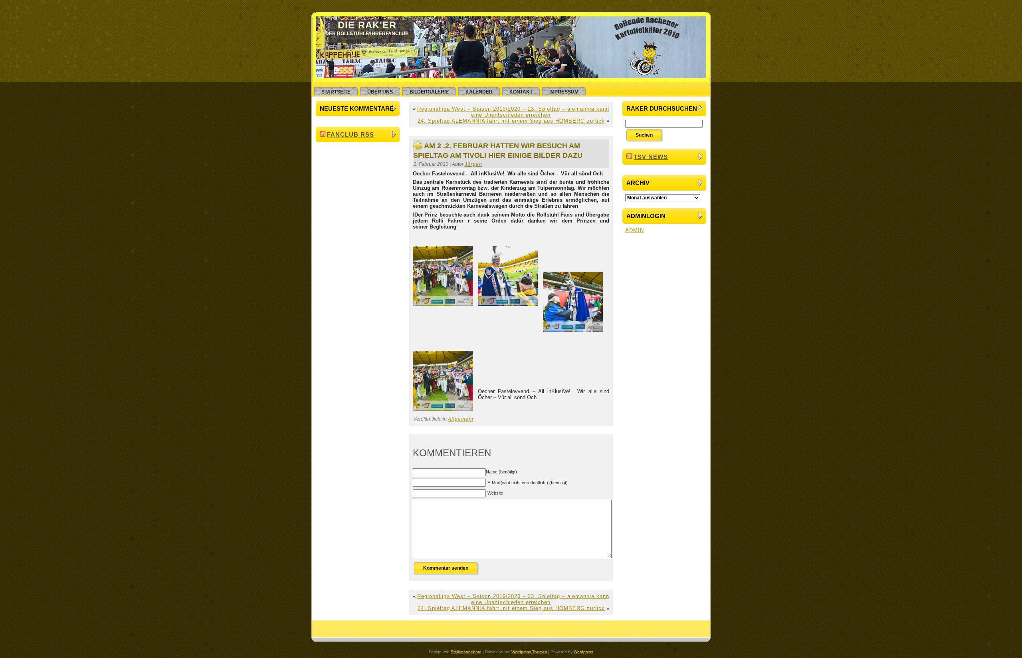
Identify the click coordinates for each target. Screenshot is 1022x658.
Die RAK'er (367, 25)
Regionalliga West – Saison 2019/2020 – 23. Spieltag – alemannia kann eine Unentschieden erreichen (513, 112)
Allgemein (460, 419)
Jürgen (473, 164)
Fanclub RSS (350, 134)
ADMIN (634, 230)
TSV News (651, 156)
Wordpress (583, 652)
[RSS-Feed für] (322, 630)
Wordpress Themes (529, 652)
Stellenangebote (466, 652)
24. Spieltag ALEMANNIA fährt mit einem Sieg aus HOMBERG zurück (511, 121)
